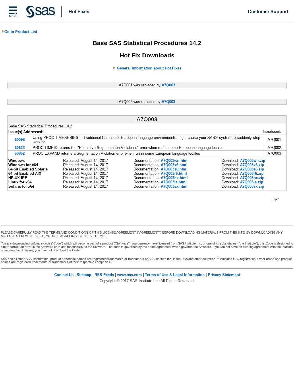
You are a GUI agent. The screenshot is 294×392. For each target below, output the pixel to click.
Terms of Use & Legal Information (175, 275)
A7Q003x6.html (174, 165)
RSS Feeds (104, 275)
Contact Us (64, 275)
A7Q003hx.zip (252, 178)
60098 (20, 139)
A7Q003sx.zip (252, 186)
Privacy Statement (224, 275)
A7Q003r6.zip (252, 173)
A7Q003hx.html (174, 178)
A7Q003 (168, 85)
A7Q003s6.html (174, 169)
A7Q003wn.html (175, 160)
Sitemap (84, 275)
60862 (20, 153)
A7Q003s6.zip (252, 169)
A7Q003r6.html (174, 173)
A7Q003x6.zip (252, 165)
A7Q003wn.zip (252, 160)
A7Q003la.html (174, 182)
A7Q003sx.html (174, 186)
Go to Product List (20, 32)
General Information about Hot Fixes (149, 68)
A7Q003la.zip (251, 182)
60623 (20, 147)
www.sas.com (129, 275)
